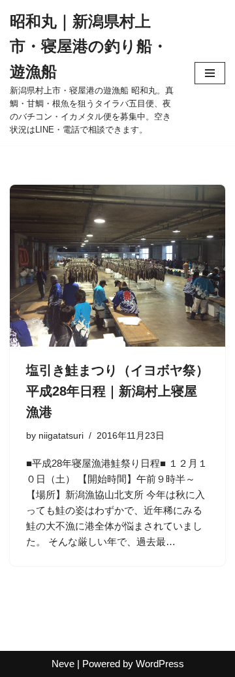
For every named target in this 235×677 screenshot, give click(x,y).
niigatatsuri (61, 436)
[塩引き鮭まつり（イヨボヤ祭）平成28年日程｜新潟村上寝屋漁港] (117, 266)
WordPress (160, 663)
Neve (63, 663)
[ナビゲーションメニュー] (210, 73)
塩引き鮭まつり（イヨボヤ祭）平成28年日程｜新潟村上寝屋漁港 (117, 391)
